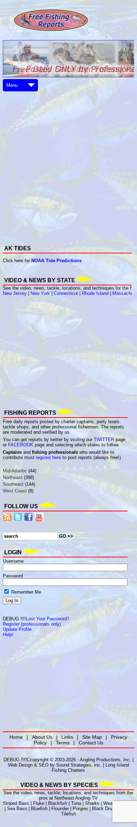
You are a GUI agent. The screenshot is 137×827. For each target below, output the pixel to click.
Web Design (20, 765)
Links (67, 737)
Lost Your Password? (47, 618)
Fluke (38, 803)
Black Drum (104, 808)
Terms (63, 742)
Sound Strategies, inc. (79, 765)
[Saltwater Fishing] (51, 30)
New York (40, 293)
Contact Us (91, 742)
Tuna (76, 803)
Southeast (13, 484)
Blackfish (57, 803)
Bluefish (39, 808)
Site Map (92, 737)
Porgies (80, 808)
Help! (8, 634)
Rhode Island (95, 293)
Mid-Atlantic (15, 470)
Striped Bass (16, 803)
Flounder (60, 808)
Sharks (92, 803)
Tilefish (68, 813)
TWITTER (104, 439)
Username (13, 561)
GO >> (66, 536)
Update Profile (17, 629)
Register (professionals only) (32, 624)
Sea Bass (17, 808)
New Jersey (15, 293)
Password (13, 576)
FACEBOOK (20, 444)
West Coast (15, 490)
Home (16, 737)
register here (48, 457)
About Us (42, 737)
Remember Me (25, 592)
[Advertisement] (68, 161)
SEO (43, 765)
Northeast (12, 477)
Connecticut (66, 293)
